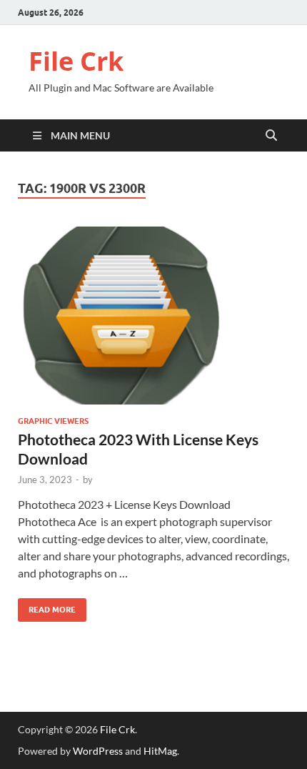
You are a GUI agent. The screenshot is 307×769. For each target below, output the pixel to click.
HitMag (160, 751)
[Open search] (271, 135)
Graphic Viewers (53, 421)
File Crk (76, 61)
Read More (47, 606)
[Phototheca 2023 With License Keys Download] (153, 316)
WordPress (98, 751)
